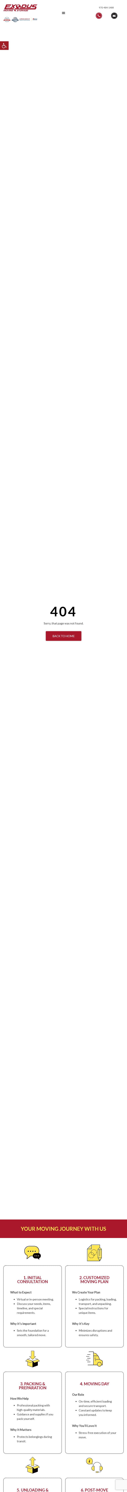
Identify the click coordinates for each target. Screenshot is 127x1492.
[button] (4, 45)
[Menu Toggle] (63, 13)
